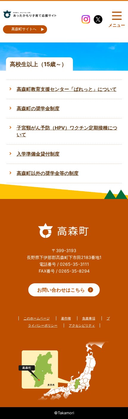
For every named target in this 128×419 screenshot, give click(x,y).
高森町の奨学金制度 (38, 108)
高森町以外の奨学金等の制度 (48, 173)
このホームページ (37, 318)
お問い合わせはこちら (61, 290)
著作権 (66, 318)
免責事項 (88, 318)
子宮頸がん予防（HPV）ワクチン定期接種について (67, 131)
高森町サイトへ (23, 29)
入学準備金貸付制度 (38, 154)
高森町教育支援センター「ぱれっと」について (67, 89)
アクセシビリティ (82, 325)
